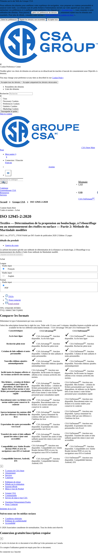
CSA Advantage (48, 330)
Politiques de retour (13, 482)
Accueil (3, 202)
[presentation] (1, 64)
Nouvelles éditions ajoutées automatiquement (15, 362)
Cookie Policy (58, 78)
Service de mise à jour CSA (16, 498)
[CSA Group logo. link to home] (49, 62)
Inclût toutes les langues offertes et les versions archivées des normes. (15, 373)
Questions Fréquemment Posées (18, 502)
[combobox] (11, 179)
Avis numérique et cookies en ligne (59, 15)
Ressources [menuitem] (4, 193)
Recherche (4, 93)
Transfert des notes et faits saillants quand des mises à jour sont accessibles (16, 436)
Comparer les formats (14, 315)
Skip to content (6, 114)
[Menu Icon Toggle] (8, 173)
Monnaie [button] (83, 181)
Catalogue (9, 477)
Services (8, 475)
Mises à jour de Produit (14, 489)
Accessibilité (10, 523)
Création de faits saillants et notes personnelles (15, 352)
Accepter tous (67, 10)
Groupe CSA (18, 202)
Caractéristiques (16, 331)
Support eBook (11, 486)
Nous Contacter (11, 504)
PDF (6, 288)
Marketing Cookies (11, 109)
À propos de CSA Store (14, 471)
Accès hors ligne (16, 336)
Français (11, 269)
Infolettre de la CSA (8, 509)
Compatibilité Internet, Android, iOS (16, 459)
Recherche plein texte (16, 344)
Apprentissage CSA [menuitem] (8, 190)
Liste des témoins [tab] (12, 89)
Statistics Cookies (10, 106)
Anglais (51, 167)
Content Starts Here (8, 208)
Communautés (11, 495)
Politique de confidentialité (16, 521)
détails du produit (9, 240)
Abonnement (10, 473)
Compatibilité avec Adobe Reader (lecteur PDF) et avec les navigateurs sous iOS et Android (15, 448)
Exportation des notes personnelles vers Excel (16, 425)
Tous (5, 99)
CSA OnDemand (86, 199)
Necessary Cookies (11, 101)
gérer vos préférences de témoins (44, 13)
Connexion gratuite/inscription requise (25, 533)
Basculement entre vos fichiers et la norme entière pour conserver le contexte (16, 402)
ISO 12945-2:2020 (39, 202)
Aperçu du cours (12, 245)
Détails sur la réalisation (14, 484)
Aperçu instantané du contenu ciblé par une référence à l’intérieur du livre (15, 414)
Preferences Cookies (11, 104)
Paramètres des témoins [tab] (14, 87)
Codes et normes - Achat (10, 210)
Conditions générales (13, 518)
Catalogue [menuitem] (4, 188)
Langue (3, 263)
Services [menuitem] (3, 195)
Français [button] (8, 163)
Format (3, 280)
